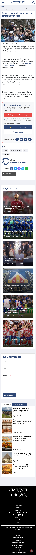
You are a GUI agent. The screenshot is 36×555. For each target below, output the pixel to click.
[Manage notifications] (31, 550)
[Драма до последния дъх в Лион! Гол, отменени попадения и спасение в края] (18, 306)
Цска (25, 150)
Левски (5, 150)
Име (5, 361)
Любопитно (18, 515)
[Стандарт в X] (30, 139)
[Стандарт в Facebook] (17, 139)
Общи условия (18, 538)
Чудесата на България (18, 512)
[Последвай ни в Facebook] (11, 495)
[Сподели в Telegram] (22, 168)
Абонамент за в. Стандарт (18, 552)
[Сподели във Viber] (19, 168)
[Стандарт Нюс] (18, 491)
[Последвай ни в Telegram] (25, 495)
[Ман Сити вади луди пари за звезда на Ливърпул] (18, 202)
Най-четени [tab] (7, 405)
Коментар (7, 375)
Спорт (10, 9)
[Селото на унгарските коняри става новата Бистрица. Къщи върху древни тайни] (7, 412)
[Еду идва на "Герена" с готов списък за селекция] (18, 227)
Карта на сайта (18, 550)
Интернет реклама (18, 543)
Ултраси (6, 154)
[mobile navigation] (2, 2)
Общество (18, 508)
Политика (18, 505)
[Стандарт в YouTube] (21, 139)
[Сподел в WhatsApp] (26, 168)
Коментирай (10, 174)
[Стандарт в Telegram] (25, 139)
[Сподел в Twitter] (15, 168)
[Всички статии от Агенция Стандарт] (5, 161)
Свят (18, 520)
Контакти (18, 548)
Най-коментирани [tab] (20, 405)
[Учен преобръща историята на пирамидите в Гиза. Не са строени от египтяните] (7, 457)
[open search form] (33, 2)
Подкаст (18, 510)
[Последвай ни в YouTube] (16, 495)
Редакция (18, 540)
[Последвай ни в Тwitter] (21, 495)
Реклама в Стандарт (18, 545)
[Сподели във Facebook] (11, 168)
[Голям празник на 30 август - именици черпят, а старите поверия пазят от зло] (7, 469)
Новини (3, 9)
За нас (18, 535)
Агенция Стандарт (18, 162)
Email (4, 368)
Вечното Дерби (16, 150)
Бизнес (18, 517)
